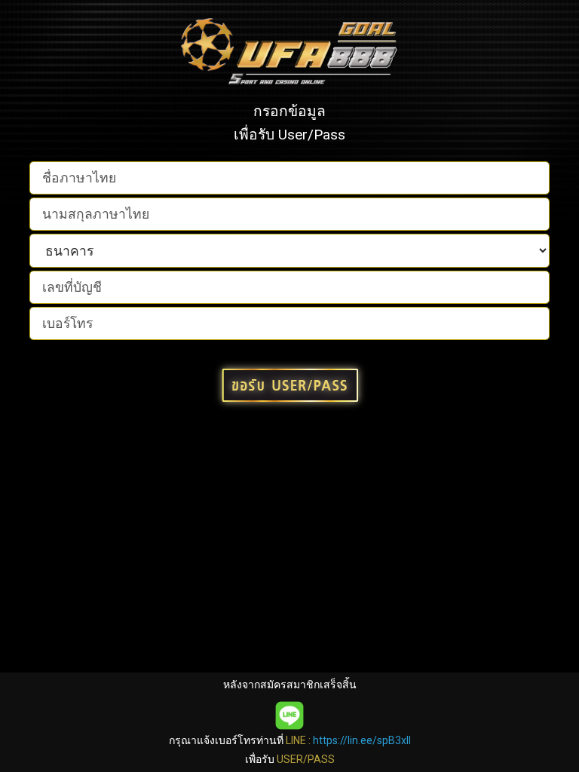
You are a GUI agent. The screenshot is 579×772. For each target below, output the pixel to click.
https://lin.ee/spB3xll (362, 740)
